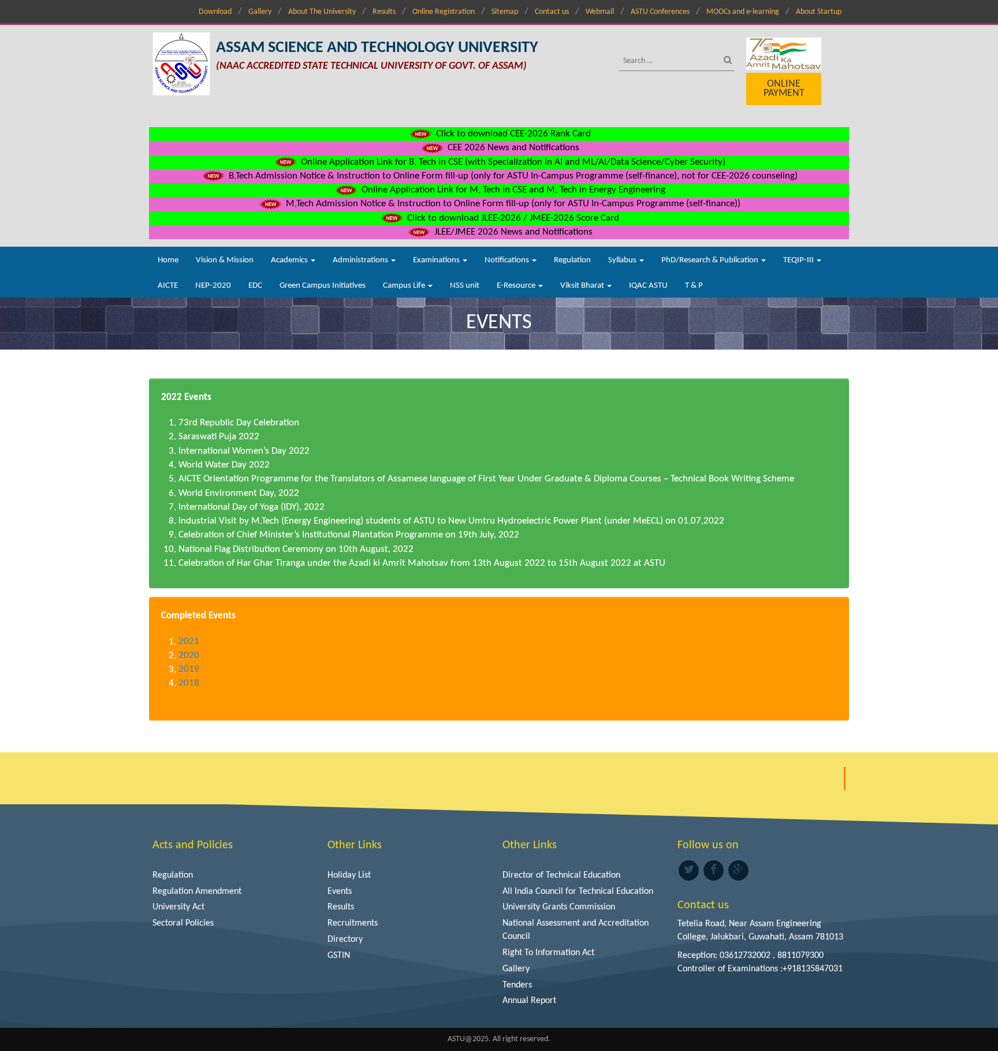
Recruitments (352, 923)
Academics (290, 260)
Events (339, 891)
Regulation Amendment (196, 891)
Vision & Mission (225, 260)
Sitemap (504, 12)
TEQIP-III (799, 260)
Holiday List (349, 875)
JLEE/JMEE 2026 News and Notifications (512, 232)
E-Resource (517, 285)
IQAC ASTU (648, 285)
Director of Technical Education (561, 875)
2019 (188, 669)
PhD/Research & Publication (710, 260)
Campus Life (405, 285)
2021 (188, 642)
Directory (345, 939)
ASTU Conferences (660, 12)
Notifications (508, 260)
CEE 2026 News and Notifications (512, 148)
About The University (322, 12)
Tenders (517, 985)
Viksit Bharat (583, 285)
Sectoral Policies (183, 923)
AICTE (168, 285)
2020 (188, 655)
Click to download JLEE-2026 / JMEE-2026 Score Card (512, 218)
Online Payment (784, 89)
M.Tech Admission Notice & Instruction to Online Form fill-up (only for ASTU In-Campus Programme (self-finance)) (512, 204)
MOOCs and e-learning (742, 12)
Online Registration (443, 12)
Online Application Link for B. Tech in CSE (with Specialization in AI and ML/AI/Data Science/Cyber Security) (512, 162)
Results (384, 12)
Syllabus (623, 260)
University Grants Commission (558, 907)
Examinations (437, 260)
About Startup (818, 12)
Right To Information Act (548, 952)
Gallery (259, 12)
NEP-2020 (213, 285)
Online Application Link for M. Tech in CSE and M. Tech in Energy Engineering (512, 190)
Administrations (361, 260)
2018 (188, 683)
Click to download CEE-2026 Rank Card (512, 134)
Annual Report (529, 1000)
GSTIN (338, 955)
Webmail (600, 12)
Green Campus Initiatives (323, 285)
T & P (694, 285)
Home (168, 260)
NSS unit (464, 285)
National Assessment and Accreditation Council (575, 930)
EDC (255, 285)
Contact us (552, 12)
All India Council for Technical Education (577, 891)
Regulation (572, 260)
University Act (178, 907)
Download (215, 12)
